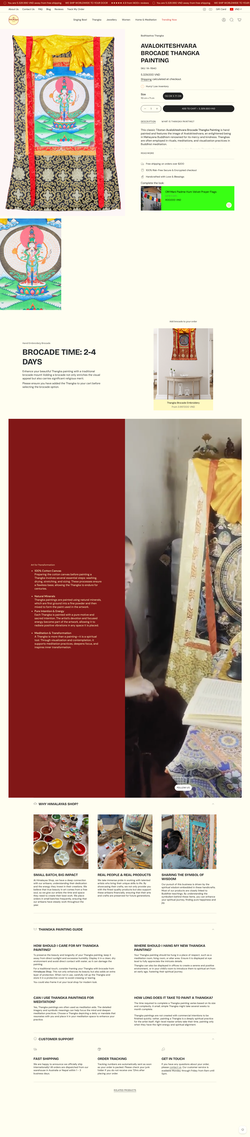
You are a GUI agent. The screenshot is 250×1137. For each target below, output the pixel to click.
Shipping (146, 79)
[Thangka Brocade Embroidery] (183, 364)
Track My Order (75, 9)
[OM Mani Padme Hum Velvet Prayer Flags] (151, 198)
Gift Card (221, 9)
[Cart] (239, 20)
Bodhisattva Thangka (152, 35)
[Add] (229, 205)
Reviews (59, 9)
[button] (80, 20)
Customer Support (56, 1039)
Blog (48, 9)
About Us (14, 9)
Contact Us (28, 9)
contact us (175, 1067)
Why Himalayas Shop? (58, 804)
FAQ (40, 9)
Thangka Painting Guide (61, 929)
